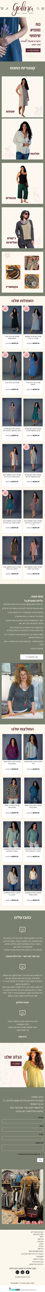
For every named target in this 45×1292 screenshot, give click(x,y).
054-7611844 (34, 1251)
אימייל (41, 1134)
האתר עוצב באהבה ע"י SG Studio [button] (22, 1283)
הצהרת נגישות (38, 1259)
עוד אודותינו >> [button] (32, 657)
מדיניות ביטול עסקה (36, 1264)
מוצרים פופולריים (37, 1232)
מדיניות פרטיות (37, 1261)
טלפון (41, 1126)
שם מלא (40, 1118)
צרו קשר (40, 1239)
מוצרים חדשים (38, 1234)
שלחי (40, 1160)
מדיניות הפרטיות (23, 1154)
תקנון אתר (39, 1256)
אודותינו (40, 1241)
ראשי (41, 1236)
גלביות (41, 1246)
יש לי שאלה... (39, 1143)
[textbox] (22, 68)
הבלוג (41, 1244)
